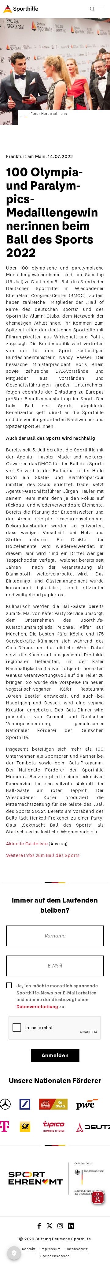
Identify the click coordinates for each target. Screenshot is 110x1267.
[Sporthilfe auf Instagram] (60, 1226)
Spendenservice (55, 1256)
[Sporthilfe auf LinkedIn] (71, 1226)
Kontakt (28, 1248)
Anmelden (55, 1055)
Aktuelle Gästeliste (27, 844)
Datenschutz (76, 1248)
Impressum (51, 1248)
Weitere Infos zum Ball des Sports (43, 855)
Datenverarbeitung (37, 1007)
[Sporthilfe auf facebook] (39, 1226)
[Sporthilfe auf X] (49, 1226)
